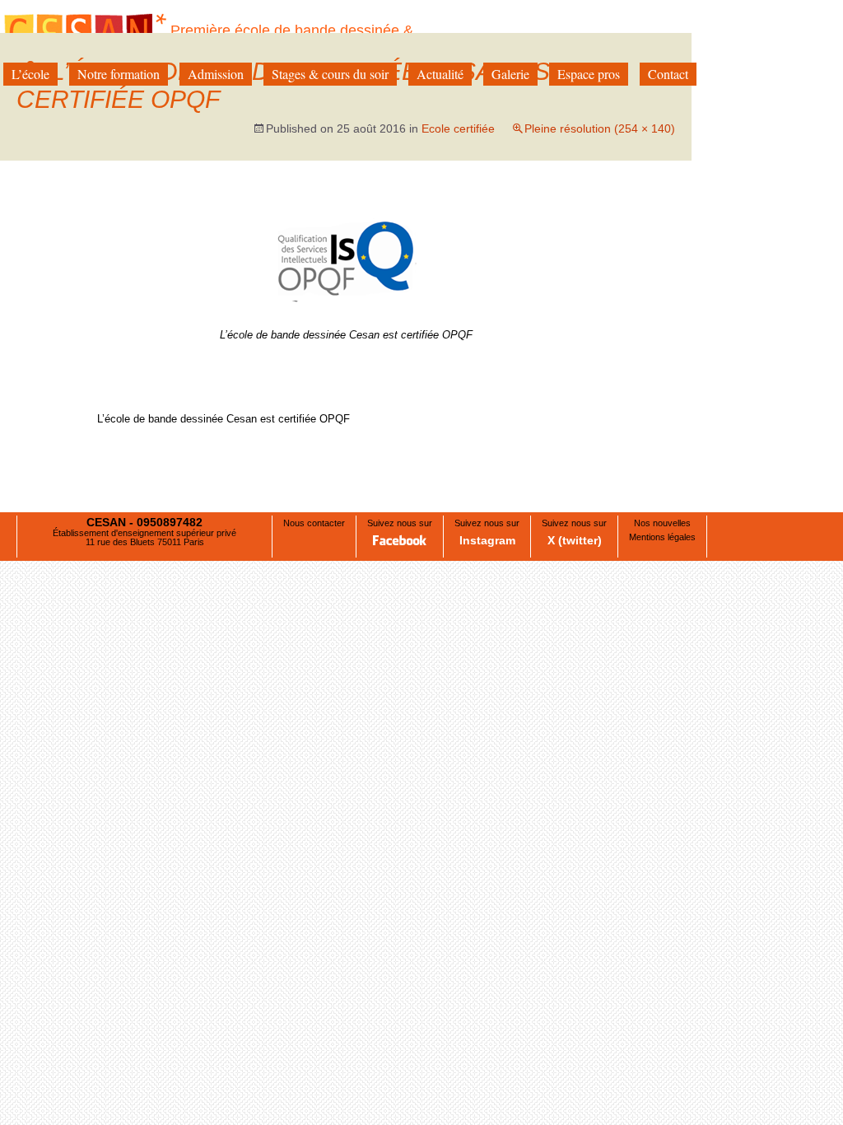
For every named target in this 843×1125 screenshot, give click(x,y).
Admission (216, 73)
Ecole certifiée (458, 128)
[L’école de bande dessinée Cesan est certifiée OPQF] (345, 250)
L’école (30, 73)
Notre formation (118, 73)
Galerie (510, 73)
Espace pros (588, 73)
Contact (668, 73)
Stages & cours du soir (330, 73)
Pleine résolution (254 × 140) (599, 128)
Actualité (440, 73)
